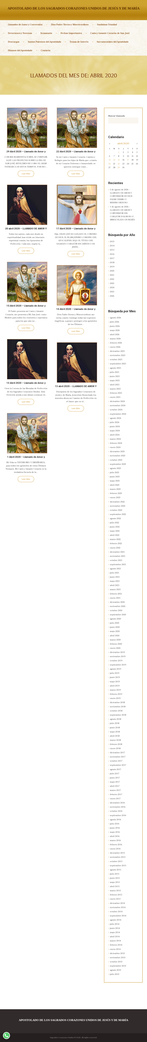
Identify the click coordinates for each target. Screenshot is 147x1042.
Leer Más (26, 174)
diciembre (117, 351)
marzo (115, 338)
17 (128, 160)
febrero (116, 342)
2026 (112, 296)
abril (123, 144)
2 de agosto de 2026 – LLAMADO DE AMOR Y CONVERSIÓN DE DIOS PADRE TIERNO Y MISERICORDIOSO (121, 196)
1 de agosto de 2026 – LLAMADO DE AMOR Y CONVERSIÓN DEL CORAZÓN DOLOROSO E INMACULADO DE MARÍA (122, 213)
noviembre (117, 355)
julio (114, 322)
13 (110, 160)
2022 (112, 279)
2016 (112, 254)
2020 (112, 270)
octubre (116, 359)
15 (119, 160)
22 (119, 164)
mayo (115, 330)
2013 (112, 241)
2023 (112, 283)
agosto (115, 317)
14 (114, 160)
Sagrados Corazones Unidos (62, 1037)
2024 (112, 287)
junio (115, 326)
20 (110, 164)
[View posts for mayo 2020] (137, 144)
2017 (112, 258)
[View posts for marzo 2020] (109, 144)
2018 (112, 262)
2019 (112, 266)
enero (115, 347)
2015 (112, 249)
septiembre (118, 363)
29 (119, 167)
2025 (112, 291)
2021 (112, 275)
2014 (112, 245)
